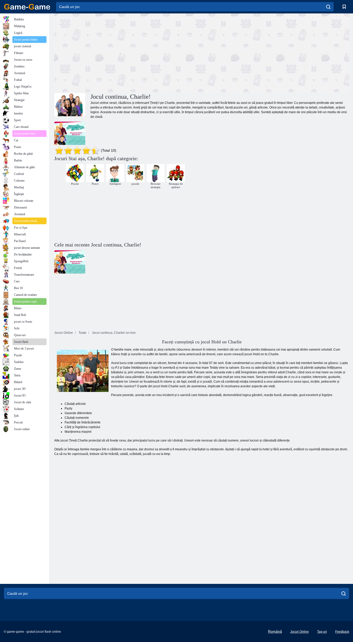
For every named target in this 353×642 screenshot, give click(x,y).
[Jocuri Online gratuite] (27, 7)
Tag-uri (322, 631)
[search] (328, 7)
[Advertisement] (128, 52)
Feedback (342, 631)
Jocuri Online (299, 631)
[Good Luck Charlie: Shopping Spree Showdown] (69, 133)
